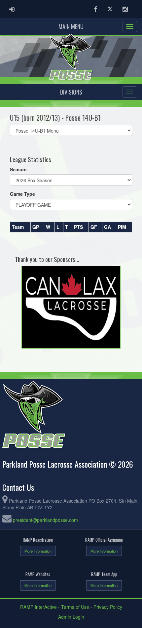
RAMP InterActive (38, 607)
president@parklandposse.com (45, 520)
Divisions (71, 92)
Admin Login (71, 616)
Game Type (22, 193)
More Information (38, 551)
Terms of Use (75, 607)
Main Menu (71, 26)
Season (18, 169)
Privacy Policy (107, 607)
